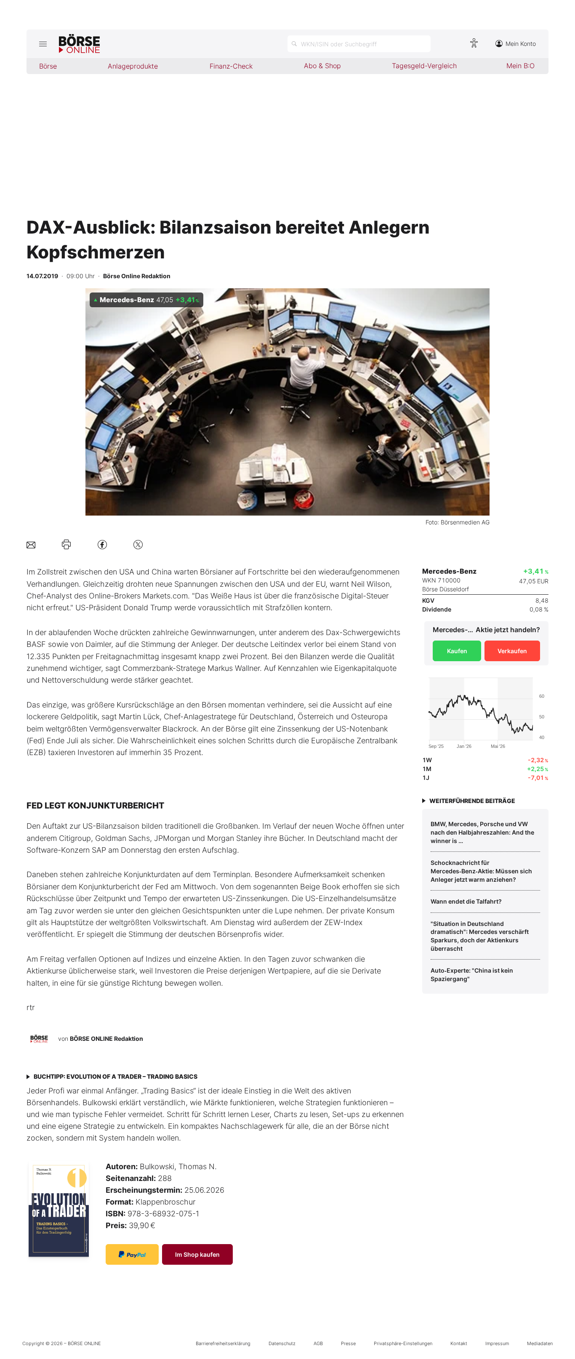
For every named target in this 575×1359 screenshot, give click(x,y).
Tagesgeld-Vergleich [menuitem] (424, 65)
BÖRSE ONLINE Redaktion (106, 1038)
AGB (318, 1343)
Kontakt (458, 1343)
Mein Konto (521, 43)
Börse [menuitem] (48, 66)
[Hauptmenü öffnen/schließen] (43, 43)
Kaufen (457, 650)
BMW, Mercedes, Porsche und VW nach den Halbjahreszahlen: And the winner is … (482, 832)
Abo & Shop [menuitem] (322, 65)
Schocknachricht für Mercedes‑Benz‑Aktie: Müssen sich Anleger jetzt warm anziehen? (481, 871)
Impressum (497, 1343)
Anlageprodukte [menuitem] (133, 66)
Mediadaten (540, 1343)
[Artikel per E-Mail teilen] (30, 544)
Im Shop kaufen (197, 1254)
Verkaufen (512, 650)
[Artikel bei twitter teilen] (138, 544)
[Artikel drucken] (66, 545)
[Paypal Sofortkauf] (132, 1254)
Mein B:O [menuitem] (520, 65)
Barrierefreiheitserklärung (223, 1343)
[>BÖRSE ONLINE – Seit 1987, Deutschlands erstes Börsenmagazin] (79, 43)
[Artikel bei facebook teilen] (102, 544)
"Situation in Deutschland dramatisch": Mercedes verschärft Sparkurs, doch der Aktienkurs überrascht (480, 936)
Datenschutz (282, 1343)
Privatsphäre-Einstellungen (403, 1343)
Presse (348, 1343)
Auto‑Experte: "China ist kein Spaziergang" (472, 974)
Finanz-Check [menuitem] (231, 66)
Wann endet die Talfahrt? (466, 901)
